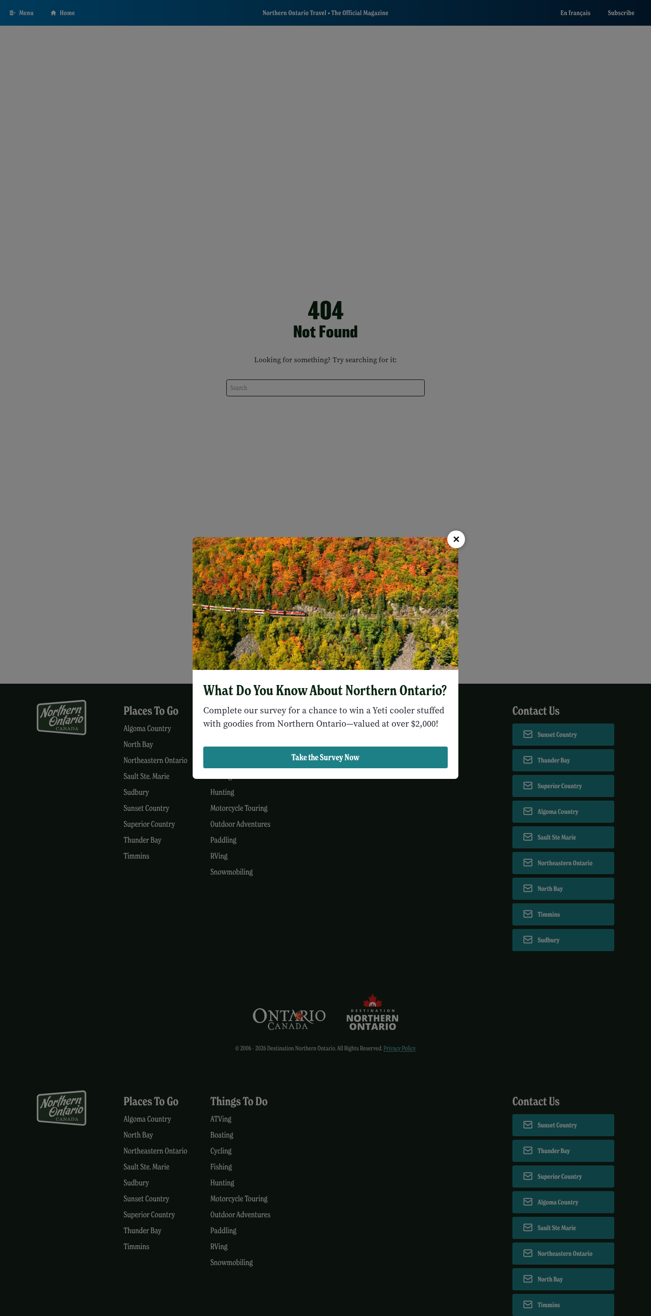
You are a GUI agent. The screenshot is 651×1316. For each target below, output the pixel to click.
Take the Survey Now (325, 757)
